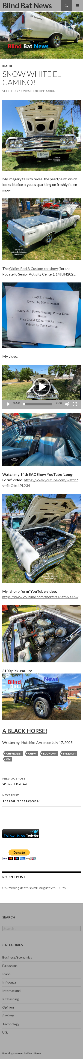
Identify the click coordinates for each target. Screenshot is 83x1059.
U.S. (5, 1032)
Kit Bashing (10, 999)
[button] (41, 387)
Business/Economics (17, 957)
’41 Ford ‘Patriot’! (16, 781)
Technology (10, 1024)
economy (50, 753)
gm (8, 759)
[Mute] (67, 404)
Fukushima (10, 966)
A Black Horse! (24, 730)
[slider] (37, 404)
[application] (41, 387)
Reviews (8, 1016)
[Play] (8, 404)
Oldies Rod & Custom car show (33, 268)
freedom (69, 753)
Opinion (8, 1007)
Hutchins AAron (43, 91)
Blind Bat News (27, 5)
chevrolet (14, 753)
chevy (32, 753)
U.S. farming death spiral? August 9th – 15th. (34, 888)
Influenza (9, 982)
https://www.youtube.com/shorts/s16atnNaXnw (40, 597)
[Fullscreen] (74, 404)
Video (6, 91)
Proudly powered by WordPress (22, 1053)
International (11, 991)
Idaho (7, 66)
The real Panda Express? (20, 798)
